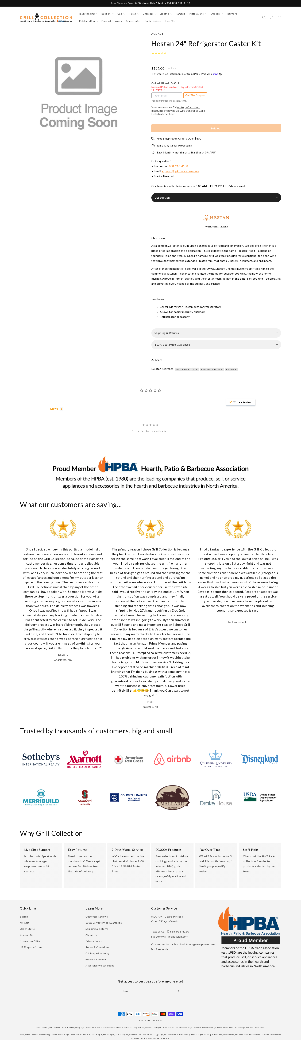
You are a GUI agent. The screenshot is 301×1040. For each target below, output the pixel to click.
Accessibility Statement (100, 965)
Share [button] (158, 359)
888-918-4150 (178, 166)
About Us (91, 934)
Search (24, 916)
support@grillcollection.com (180, 171)
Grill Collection (154, 1020)
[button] (88, 13)
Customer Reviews (97, 916)
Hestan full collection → (212, 369)
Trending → (231, 369)
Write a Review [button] (242, 402)
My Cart (24, 922)
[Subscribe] (178, 991)
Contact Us (26, 934)
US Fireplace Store (31, 947)
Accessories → (182, 369)
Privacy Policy (94, 940)
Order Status (28, 928)
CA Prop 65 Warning (98, 953)
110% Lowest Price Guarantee (104, 922)
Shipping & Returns (97, 928)
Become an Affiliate (31, 940)
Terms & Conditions (97, 947)
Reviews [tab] (53, 408)
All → (195, 369)
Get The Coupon (195, 95)
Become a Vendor (96, 959)
